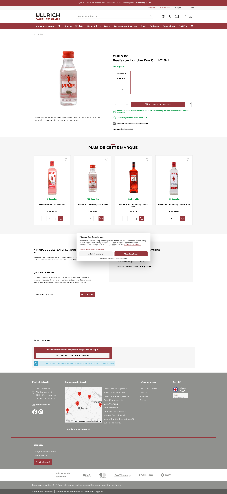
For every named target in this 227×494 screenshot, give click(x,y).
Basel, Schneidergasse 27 (115, 389)
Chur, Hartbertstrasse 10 (115, 411)
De (176, 8)
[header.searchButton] (151, 16)
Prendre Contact (43, 462)
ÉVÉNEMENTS (165, 8)
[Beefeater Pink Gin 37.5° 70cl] (52, 176)
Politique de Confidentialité (69, 491)
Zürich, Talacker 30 (112, 423)
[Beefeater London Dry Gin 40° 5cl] (92, 176)
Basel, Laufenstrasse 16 (114, 392)
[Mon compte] (191, 16)
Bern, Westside (111, 404)
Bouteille (121, 74)
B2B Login (190, 8)
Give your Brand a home (45, 452)
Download (87, 294)
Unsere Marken (41, 455)
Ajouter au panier (160, 104)
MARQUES (151, 8)
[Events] (163, 17)
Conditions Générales (42, 491)
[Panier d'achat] (195, 16)
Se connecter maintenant (72, 355)
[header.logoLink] (54, 16)
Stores (143, 400)
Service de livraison (149, 389)
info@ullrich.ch (43, 405)
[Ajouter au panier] (60, 218)
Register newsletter (77, 429)
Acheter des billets (143, 3)
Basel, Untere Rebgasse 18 (116, 396)
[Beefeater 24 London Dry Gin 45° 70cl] (133, 176)
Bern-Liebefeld (111, 408)
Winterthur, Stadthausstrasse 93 (119, 419)
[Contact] (177, 16)
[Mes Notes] (184, 16)
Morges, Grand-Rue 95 (114, 415)
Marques (144, 396)
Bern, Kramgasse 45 (113, 400)
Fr (180, 8)
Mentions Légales (94, 491)
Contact (143, 392)
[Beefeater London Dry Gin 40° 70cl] (174, 176)
